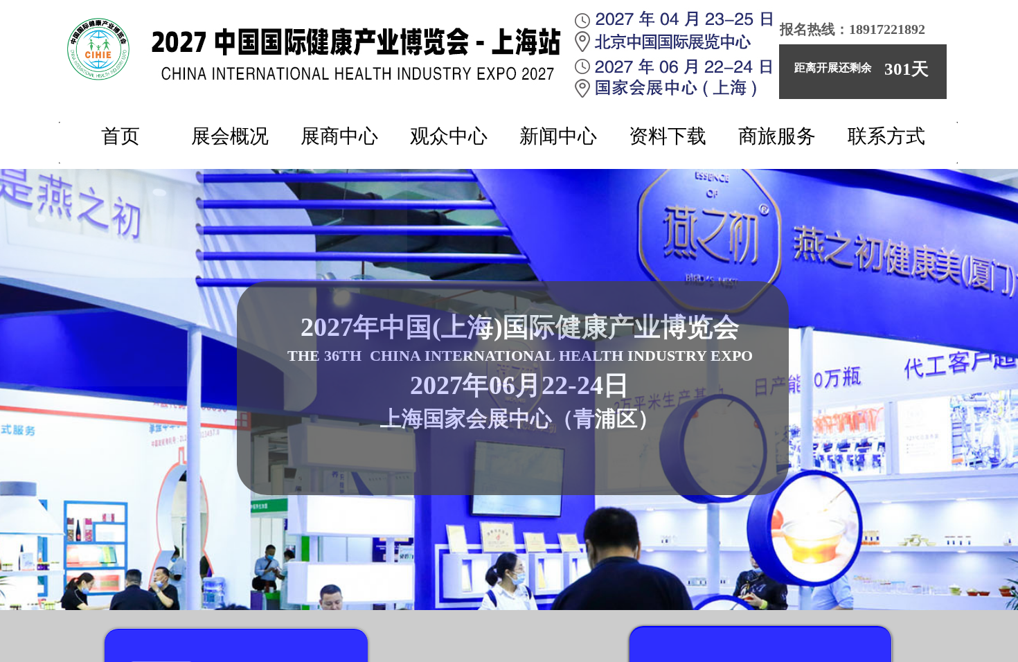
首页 (120, 136)
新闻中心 (558, 136)
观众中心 (449, 136)
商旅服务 (777, 136)
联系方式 (886, 136)
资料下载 (667, 136)
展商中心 (339, 136)
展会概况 (230, 136)
